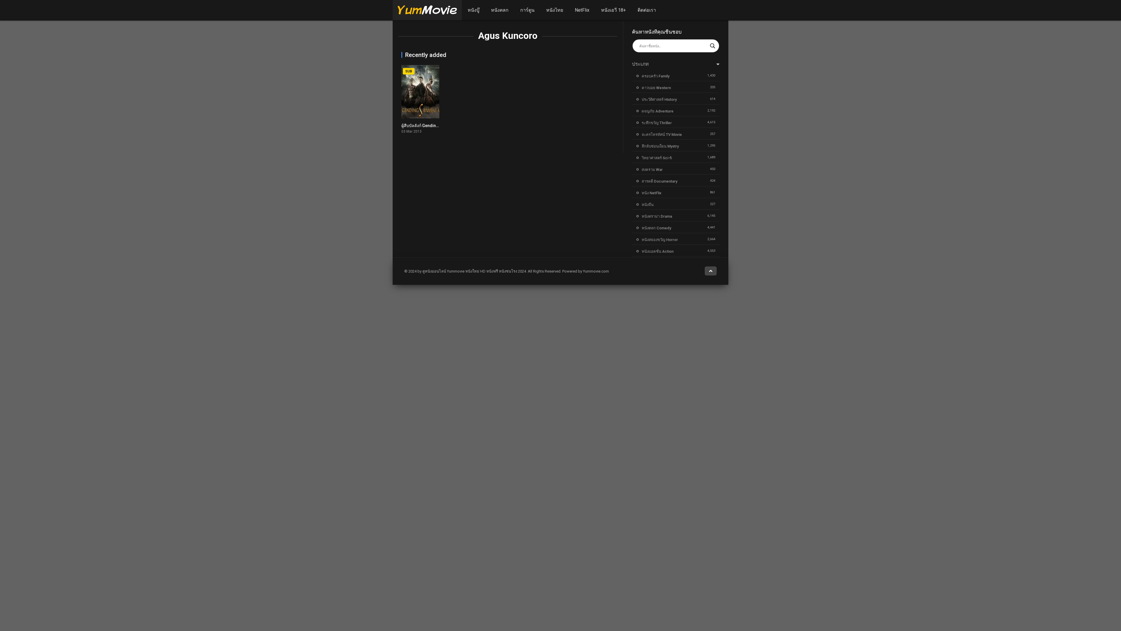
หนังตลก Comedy (656, 228)
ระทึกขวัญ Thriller (657, 123)
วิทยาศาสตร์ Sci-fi (657, 158)
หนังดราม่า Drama (657, 216)
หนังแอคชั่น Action (657, 251)
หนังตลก (500, 10)
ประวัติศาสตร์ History (659, 99)
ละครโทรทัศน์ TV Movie (662, 134)
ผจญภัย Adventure (657, 111)
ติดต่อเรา (647, 10)
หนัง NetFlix (652, 193)
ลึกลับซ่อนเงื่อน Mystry (660, 146)
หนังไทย (554, 10)
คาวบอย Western (656, 88)
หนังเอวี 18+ (613, 10)
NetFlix (582, 10)
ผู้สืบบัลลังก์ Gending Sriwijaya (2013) (435, 125)
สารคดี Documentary (659, 181)
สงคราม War (652, 169)
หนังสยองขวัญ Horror (660, 240)
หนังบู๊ (473, 10)
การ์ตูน (527, 10)
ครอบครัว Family (655, 76)
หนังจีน (648, 204)
